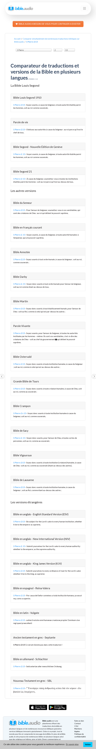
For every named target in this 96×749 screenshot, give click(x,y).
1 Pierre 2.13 (19, 129)
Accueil (17, 38)
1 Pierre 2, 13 (19, 284)
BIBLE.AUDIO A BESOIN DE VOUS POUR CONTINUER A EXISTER (49, 24)
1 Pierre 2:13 (19, 105)
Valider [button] (88, 744)
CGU (76, 726)
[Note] (55, 338)
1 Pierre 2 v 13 (19, 413)
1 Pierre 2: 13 (19, 179)
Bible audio (47, 721)
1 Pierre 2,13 (19, 259)
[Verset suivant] (94, 376)
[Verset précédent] (2, 376)
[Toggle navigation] (84, 8)
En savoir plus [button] (72, 744)
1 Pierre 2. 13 (19, 154)
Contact (77, 723)
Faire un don (79, 721)
